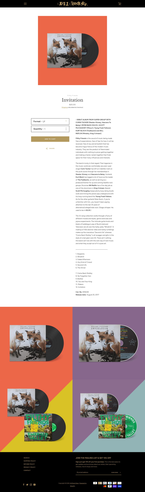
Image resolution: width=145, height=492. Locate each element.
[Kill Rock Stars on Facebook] (24, 484)
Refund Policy (29, 464)
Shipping (65, 107)
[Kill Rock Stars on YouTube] (34, 484)
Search (27, 458)
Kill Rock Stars (74, 483)
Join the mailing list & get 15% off (93, 458)
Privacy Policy (29, 467)
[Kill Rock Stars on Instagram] (31, 484)
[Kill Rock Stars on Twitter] (27, 484)
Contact (27, 470)
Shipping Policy (30, 461)
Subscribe (115, 472)
